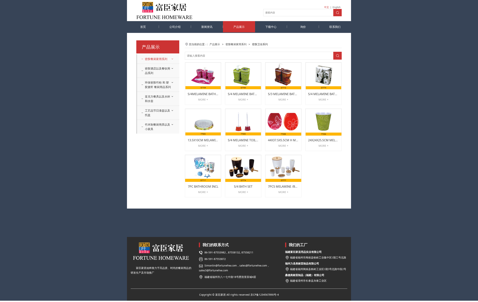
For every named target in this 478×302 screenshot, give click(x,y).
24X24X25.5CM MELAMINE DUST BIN (333, 140)
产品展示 (239, 27)
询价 (303, 27)
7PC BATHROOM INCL (203, 186)
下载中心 (271, 27)
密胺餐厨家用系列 (156, 59)
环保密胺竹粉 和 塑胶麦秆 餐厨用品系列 (158, 85)
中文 (326, 7)
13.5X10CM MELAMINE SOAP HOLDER (214, 140)
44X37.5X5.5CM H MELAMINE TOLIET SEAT (297, 140)
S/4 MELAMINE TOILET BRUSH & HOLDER (256, 140)
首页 (143, 27)
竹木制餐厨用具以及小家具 (157, 127)
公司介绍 (175, 27)
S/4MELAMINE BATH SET (205, 94)
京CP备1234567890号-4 (264, 294)
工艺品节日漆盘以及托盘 (157, 113)
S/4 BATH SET (243, 186)
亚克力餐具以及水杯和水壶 (157, 99)
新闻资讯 (206, 27)
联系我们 (335, 27)
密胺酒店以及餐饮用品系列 (157, 71)
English (337, 7)
